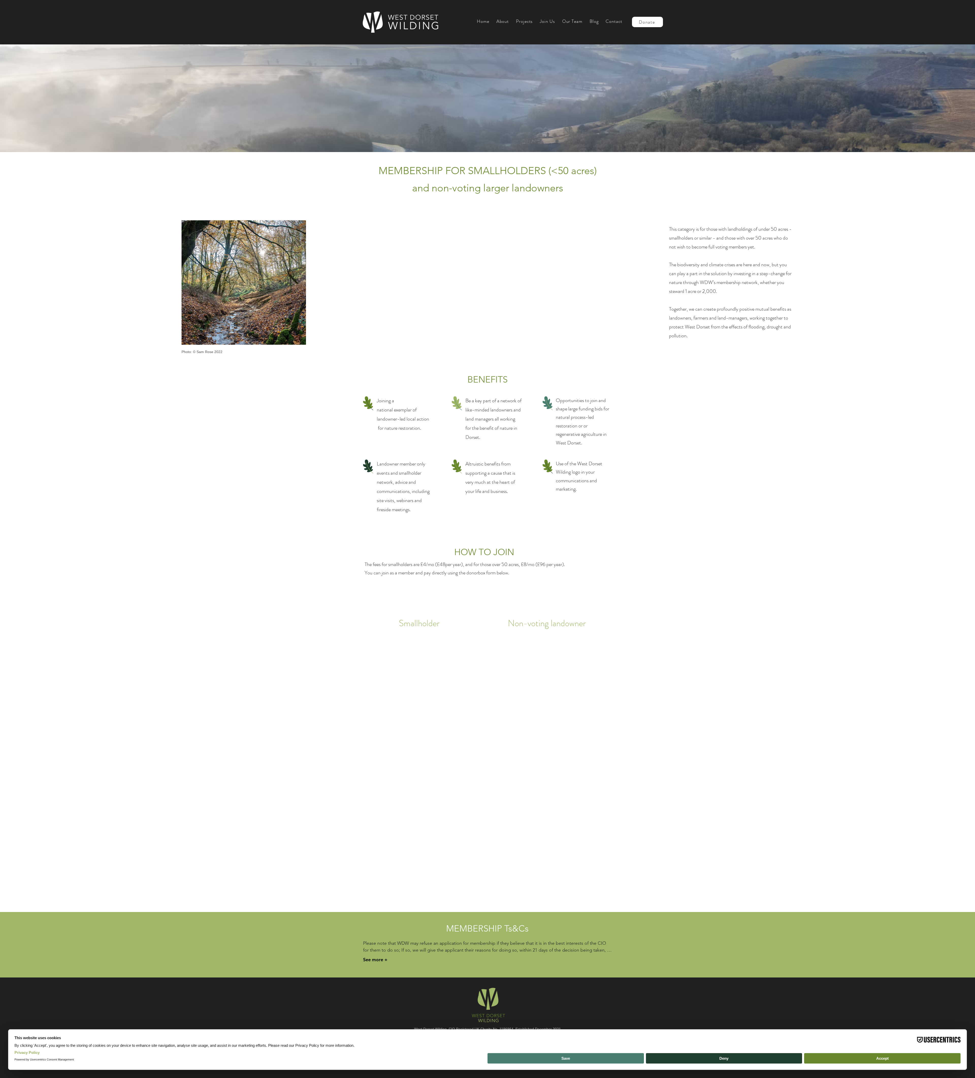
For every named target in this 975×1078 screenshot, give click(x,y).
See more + (375, 960)
